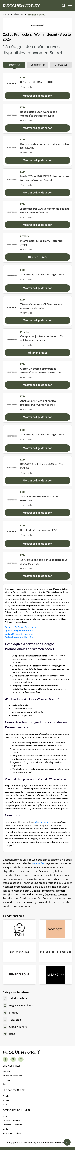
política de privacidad (12, 1075)
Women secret (42, 822)
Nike (5, 1104)
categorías (38, 863)
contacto (6, 1071)
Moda (5, 1129)
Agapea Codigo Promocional (19, 630)
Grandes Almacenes (11, 1120)
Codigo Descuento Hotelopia (19, 633)
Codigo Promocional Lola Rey (19, 637)
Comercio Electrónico (12, 1124)
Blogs (5, 1084)
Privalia (6, 1096)
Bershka (6, 1100)
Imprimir (7, 1080)
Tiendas (18, 14)
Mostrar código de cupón (37, 95)
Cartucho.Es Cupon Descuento (20, 627)
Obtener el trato (37, 257)
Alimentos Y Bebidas (12, 1133)
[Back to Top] (67, 1142)
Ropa (5, 1116)
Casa (6, 14)
